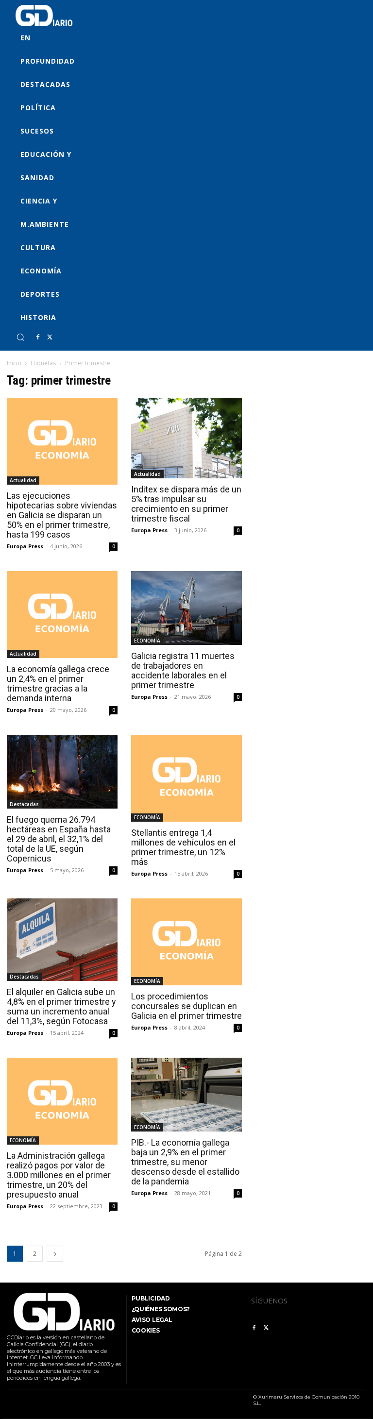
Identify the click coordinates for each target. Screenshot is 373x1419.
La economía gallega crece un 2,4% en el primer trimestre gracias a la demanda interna (58, 683)
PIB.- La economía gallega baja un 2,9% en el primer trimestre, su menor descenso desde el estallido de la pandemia (185, 1161)
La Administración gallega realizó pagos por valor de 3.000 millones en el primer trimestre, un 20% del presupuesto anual (59, 1174)
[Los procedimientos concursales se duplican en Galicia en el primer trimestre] (186, 941)
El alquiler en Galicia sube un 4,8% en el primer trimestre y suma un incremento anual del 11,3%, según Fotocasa (61, 1006)
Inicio (14, 363)
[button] (20, 337)
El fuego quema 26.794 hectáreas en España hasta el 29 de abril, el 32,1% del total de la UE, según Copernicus (59, 838)
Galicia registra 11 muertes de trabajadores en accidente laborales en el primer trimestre (183, 670)
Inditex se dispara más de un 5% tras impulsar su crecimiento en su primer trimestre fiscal (186, 504)
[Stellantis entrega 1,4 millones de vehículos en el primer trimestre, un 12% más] (186, 778)
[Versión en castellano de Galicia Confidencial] (44, 15)
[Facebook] (38, 337)
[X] (49, 337)
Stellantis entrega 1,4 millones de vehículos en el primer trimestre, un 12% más (183, 847)
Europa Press (25, 546)
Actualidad (23, 480)
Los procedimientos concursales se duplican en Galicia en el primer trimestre (186, 1006)
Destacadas (24, 804)
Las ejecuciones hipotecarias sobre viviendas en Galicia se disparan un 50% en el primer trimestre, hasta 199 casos (62, 515)
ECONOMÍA (147, 640)
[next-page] (55, 1254)
